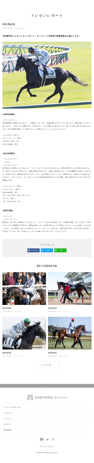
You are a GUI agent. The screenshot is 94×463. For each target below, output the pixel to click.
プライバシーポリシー (47, 446)
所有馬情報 (7, 430)
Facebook (34, 250)
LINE (61, 250)
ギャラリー (7, 424)
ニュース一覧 (46, 365)
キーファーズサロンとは (12, 407)
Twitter (47, 250)
